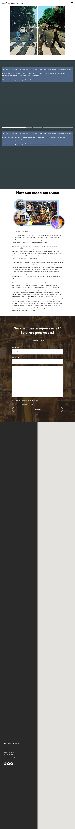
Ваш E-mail (15, 668)
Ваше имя (15, 678)
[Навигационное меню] (72, 3)
